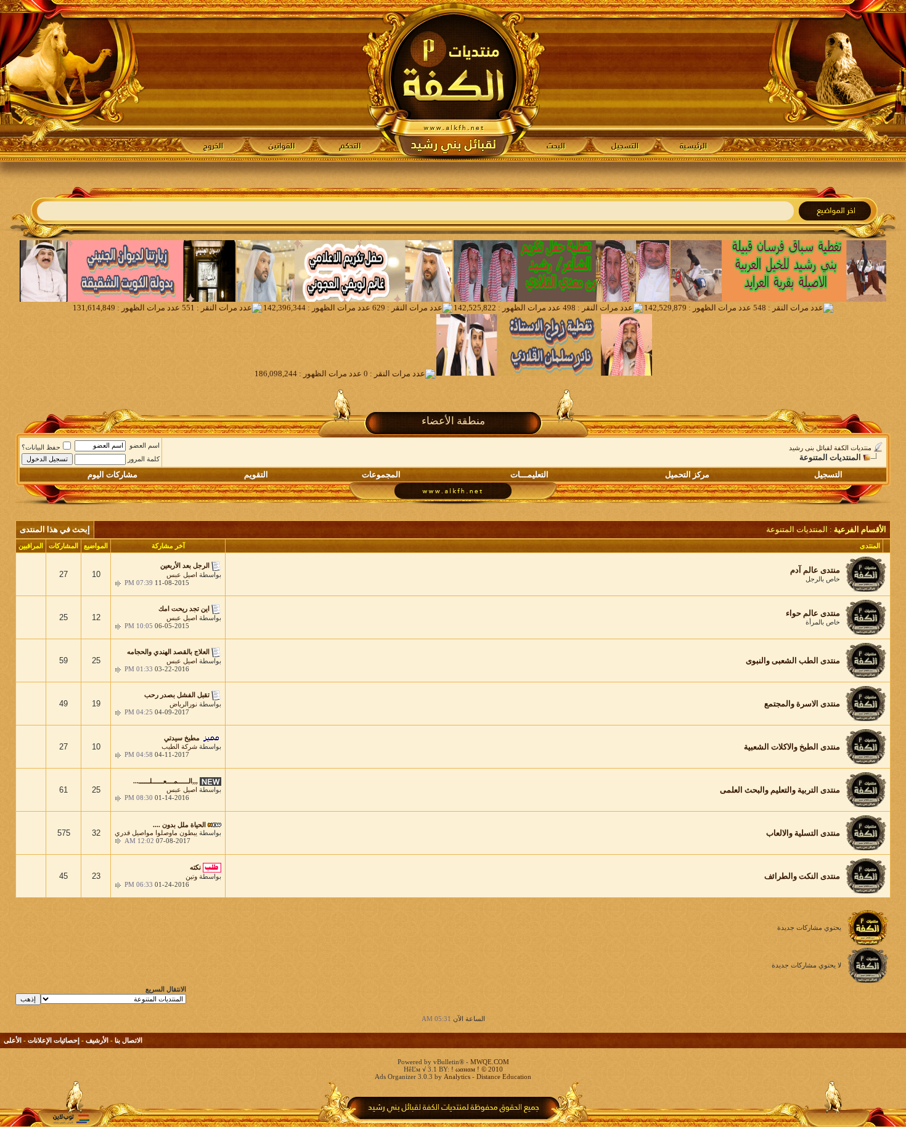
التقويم (256, 474)
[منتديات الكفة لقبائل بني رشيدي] (453, 80)
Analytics (457, 1076)
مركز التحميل (687, 474)
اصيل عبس (181, 574)
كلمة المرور (144, 459)
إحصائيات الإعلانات (54, 1040)
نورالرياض (183, 704)
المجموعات (381, 474)
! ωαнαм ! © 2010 (476, 1069)
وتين (191, 876)
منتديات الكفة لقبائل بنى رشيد (830, 447)
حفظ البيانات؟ (41, 447)
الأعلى (13, 1040)
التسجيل (828, 474)
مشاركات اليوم (112, 474)
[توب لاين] (71, 1118)
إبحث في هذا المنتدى (55, 529)
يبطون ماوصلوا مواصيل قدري (156, 832)
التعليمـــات (529, 474)
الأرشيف (97, 1040)
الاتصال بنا (128, 1040)
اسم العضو (144, 445)
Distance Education (503, 1076)
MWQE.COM (489, 1061)
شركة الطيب (179, 746)
